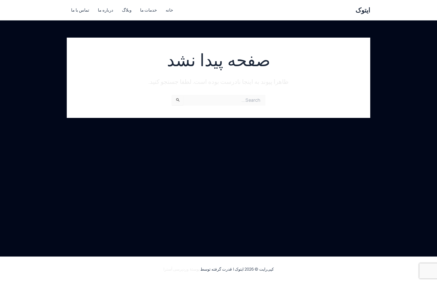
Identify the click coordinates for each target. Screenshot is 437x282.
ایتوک (363, 10)
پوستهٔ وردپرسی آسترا (181, 269)
